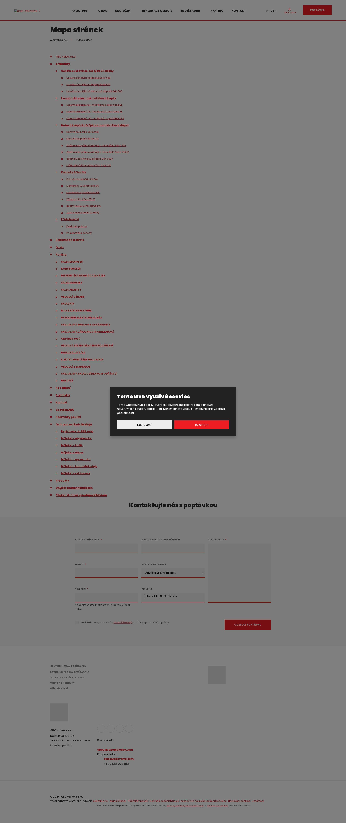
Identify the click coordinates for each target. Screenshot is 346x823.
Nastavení (144, 425)
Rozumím (201, 425)
